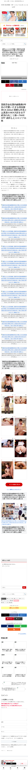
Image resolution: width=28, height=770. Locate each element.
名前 (2, 722)
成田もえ (16, 600)
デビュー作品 (10, 598)
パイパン (17, 598)
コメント (4, 707)
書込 (24, 587)
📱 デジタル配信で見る (14, 484)
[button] (18, 85)
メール (2, 726)
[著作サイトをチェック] (7, 626)
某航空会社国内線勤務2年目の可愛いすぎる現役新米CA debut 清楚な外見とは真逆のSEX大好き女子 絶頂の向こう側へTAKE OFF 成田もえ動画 (14, 159)
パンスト (22, 598)
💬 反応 (21, 763)
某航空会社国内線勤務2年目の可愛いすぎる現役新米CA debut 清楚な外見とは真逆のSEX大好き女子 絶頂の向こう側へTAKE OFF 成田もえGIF (14, 139)
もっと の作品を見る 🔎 (14, 489)
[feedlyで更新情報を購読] (20, 626)
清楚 (11, 602)
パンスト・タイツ (6, 600)
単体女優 (4, 598)
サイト (2, 731)
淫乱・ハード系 (5, 602)
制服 (12, 600)
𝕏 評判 (11, 763)
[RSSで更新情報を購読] (14, 629)
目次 (12, 128)
